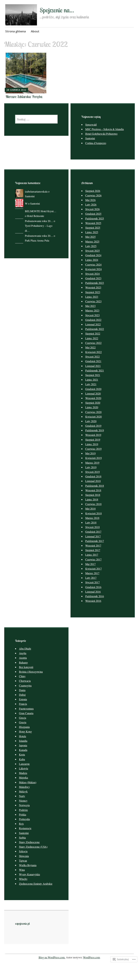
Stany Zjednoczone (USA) (33, 846)
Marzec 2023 (92, 310)
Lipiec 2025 (91, 232)
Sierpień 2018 (92, 495)
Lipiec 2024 (91, 260)
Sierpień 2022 (92, 333)
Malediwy (24, 787)
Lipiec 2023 (91, 296)
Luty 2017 (90, 577)
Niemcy (23, 800)
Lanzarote (24, 764)
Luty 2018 (90, 522)
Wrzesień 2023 (93, 287)
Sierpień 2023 (92, 292)
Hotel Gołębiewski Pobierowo (101, 133)
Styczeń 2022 (92, 356)
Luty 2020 (90, 421)
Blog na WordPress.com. (52, 957)
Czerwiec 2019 (93, 448)
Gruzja (22, 722)
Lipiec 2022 (91, 338)
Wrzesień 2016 (93, 600)
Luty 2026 (90, 204)
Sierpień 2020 (92, 402)
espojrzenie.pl (22, 924)
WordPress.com (91, 957)
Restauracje (25, 828)
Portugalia (24, 819)
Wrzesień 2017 (93, 545)
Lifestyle (23, 768)
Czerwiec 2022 (93, 343)
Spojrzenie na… (57, 10)
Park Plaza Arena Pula (37, 240)
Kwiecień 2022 (93, 352)
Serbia (22, 837)
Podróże (23, 810)
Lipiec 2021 (91, 379)
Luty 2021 (90, 384)
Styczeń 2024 (92, 273)
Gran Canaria (26, 713)
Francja (23, 704)
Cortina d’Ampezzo (95, 143)
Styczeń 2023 (92, 315)
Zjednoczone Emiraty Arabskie (35, 883)
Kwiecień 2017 (93, 568)
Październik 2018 (94, 485)
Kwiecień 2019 (93, 458)
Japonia (23, 745)
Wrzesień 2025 (93, 223)
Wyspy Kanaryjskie (29, 874)
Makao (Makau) (27, 782)
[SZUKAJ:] (36, 119)
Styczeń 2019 (92, 472)
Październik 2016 (94, 596)
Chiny (22, 676)
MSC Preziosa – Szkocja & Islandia (104, 129)
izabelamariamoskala (36, 191)
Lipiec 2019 (91, 444)
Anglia (22, 653)
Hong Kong (25, 731)
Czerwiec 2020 (93, 412)
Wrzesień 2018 (93, 490)
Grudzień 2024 (93, 255)
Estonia (23, 699)
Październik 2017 (94, 541)
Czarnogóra (25, 685)
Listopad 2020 (93, 393)
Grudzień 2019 (93, 425)
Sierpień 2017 (92, 550)
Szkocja (23, 851)
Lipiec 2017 (91, 554)
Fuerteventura (26, 708)
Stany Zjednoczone (29, 842)
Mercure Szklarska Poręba (24, 96)
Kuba (22, 759)
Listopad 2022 (93, 324)
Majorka (23, 777)
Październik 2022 (94, 329)
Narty (22, 796)
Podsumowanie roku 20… (39, 221)
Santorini (90, 138)
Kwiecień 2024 (93, 269)
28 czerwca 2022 (16, 89)
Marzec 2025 (92, 241)
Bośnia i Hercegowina (31, 671)
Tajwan (23, 860)
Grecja (22, 717)
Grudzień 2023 (93, 278)
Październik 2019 (94, 430)
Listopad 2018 (93, 481)
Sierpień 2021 (92, 375)
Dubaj (22, 694)
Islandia (23, 740)
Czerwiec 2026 (93, 195)
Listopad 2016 (93, 591)
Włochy (23, 879)
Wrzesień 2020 (93, 398)
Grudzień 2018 (93, 476)
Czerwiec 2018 (93, 504)
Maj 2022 (90, 347)
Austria (23, 657)
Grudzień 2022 (93, 320)
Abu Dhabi (25, 648)
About (35, 31)
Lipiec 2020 (91, 407)
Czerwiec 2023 (93, 301)
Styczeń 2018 (92, 527)
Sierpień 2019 (92, 439)
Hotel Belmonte (35, 216)
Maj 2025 (90, 236)
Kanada (23, 750)
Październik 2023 (94, 283)
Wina (22, 869)
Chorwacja (25, 680)
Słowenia (24, 856)
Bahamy (23, 662)
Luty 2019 (90, 467)
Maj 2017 (90, 564)
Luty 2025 (90, 246)
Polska (22, 814)
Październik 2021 (94, 370)
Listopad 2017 (93, 536)
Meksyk (23, 791)
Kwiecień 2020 (93, 416)
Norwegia (24, 805)
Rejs (21, 823)
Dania (22, 690)
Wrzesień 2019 (93, 435)
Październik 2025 (94, 218)
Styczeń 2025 (92, 250)
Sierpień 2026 (92, 191)
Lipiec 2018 (91, 499)
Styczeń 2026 (92, 209)
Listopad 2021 (93, 366)
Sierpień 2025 (92, 227)
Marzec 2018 (92, 518)
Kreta (22, 754)
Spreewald (91, 124)
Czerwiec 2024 (93, 264)
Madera (23, 773)
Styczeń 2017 (92, 582)
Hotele (22, 736)
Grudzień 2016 (93, 587)
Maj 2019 (90, 453)
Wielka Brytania (27, 865)
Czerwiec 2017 (93, 559)
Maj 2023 (90, 306)
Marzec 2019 (92, 462)
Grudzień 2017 (93, 531)
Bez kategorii (26, 667)
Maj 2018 (90, 508)
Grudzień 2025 (93, 213)
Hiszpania (24, 727)
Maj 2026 (90, 200)
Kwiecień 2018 (93, 513)
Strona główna (15, 31)
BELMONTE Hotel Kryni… (40, 211)
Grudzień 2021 (93, 361)
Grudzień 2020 (93, 389)
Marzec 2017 (92, 573)
